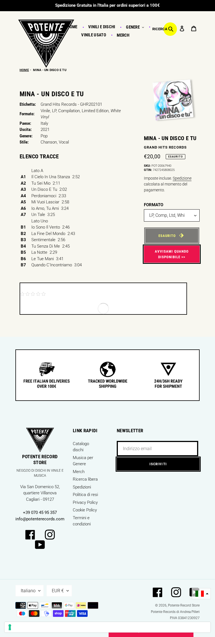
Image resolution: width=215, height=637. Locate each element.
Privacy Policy (85, 502)
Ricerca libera (85, 479)
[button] (201, 594)
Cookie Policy (85, 510)
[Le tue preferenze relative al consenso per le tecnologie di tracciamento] (107, 627)
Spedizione (182, 178)
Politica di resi (85, 494)
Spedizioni (82, 487)
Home (24, 70)
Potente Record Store (184, 605)
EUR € (58, 590)
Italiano (28, 590)
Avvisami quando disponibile (172, 254)
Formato (153, 204)
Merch (79, 471)
